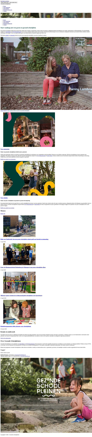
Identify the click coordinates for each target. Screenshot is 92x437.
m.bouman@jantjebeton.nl (20, 354)
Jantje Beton (8, 31)
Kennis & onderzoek (7, 9)
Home (4, 6)
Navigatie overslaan (5, 1)
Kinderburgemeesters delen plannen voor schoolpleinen (16, 326)
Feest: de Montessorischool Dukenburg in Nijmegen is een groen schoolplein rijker (23, 267)
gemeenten (12, 35)
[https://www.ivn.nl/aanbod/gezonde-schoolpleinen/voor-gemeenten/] (29, 146)
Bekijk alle (3, 213)
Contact (5, 11)
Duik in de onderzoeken (6, 338)
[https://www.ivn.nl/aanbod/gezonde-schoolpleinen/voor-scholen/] (29, 195)
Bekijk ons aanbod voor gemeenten (8, 159)
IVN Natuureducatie (16, 31)
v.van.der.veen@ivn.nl (25, 356)
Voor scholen (6, 8)
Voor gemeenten (6, 7)
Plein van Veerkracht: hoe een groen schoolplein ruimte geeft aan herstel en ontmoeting (24, 239)
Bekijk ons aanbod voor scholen (7, 208)
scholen (7, 35)
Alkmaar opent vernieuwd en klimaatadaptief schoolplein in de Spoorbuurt (21, 295)
